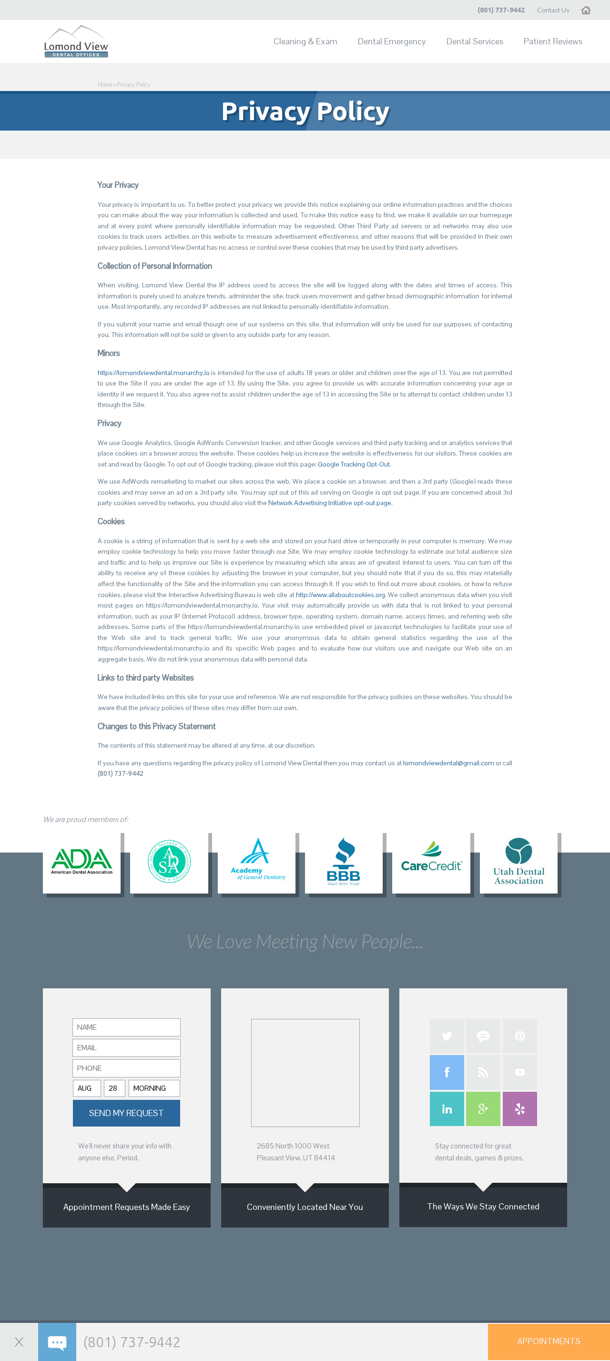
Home (590, 10)
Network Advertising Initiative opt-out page (329, 502)
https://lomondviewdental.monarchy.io (154, 372)
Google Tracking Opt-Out (354, 464)
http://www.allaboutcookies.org (340, 594)
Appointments (549, 1342)
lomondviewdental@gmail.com (448, 763)
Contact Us (553, 10)
